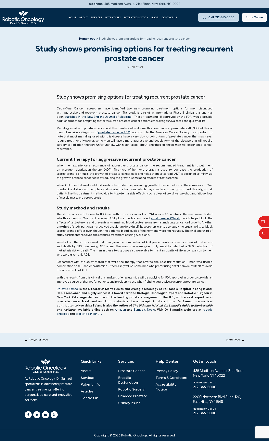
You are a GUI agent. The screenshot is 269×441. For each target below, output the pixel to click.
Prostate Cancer (131, 371)
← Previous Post (36, 340)
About (83, 17)
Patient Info (113, 17)
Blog (154, 17)
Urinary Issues (129, 403)
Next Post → (235, 340)
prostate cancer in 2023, (114, 132)
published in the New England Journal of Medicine (98, 117)
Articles (87, 391)
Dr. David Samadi (68, 289)
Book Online (254, 17)
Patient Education (136, 17)
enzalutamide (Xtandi (165, 218)
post (93, 38)
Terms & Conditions (171, 378)
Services (96, 17)
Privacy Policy (167, 371)
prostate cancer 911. (89, 314)
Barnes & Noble (144, 309)
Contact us (169, 17)
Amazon (120, 309)
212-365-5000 (221, 17)
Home (72, 17)
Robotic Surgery (131, 389)
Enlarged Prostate (132, 396)
